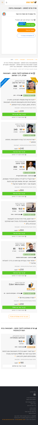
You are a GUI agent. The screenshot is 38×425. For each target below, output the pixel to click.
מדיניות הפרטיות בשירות (8, 419)
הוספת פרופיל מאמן (31, 399)
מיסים (16, 59)
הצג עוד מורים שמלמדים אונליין (19, 316)
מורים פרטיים (30, 59)
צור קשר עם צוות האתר (30, 411)
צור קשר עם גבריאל (18, 114)
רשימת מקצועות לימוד (30, 402)
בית (36, 59)
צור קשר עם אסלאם (18, 366)
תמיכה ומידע (33, 408)
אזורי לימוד (33, 403)
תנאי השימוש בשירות (20, 419)
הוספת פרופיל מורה (31, 397)
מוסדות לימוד (33, 410)
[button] (2, 2)
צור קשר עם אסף (18, 193)
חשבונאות (22, 59)
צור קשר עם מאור (18, 273)
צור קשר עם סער (18, 233)
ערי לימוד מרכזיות (31, 405)
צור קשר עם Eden (18, 307)
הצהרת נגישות (32, 413)
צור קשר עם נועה (18, 152)
